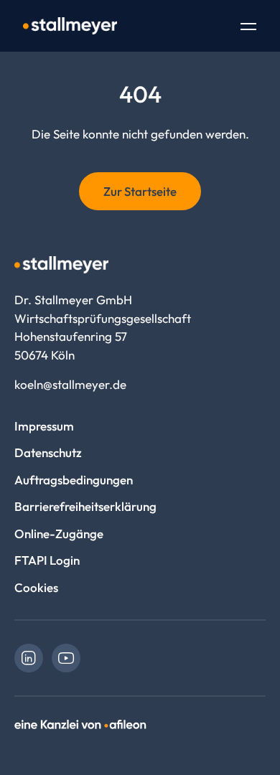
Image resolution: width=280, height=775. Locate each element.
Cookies (36, 587)
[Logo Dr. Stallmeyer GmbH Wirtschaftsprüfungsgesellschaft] (70, 25)
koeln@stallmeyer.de (70, 384)
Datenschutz (48, 452)
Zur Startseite (140, 191)
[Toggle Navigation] (248, 28)
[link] (28, 658)
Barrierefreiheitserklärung (85, 506)
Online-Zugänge (58, 533)
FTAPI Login (47, 560)
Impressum (44, 425)
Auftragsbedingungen (73, 479)
